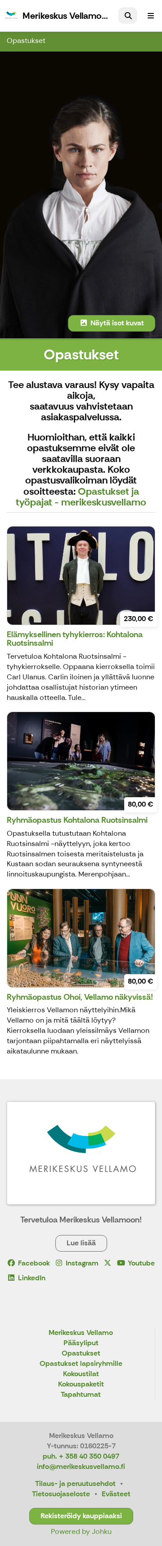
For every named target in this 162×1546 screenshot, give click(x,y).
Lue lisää (81, 1243)
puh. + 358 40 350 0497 (81, 1456)
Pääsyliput (81, 1343)
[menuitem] (127, 15)
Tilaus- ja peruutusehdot (75, 1483)
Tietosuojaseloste (61, 1493)
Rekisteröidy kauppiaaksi (81, 1515)
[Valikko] (151, 15)
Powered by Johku (81, 1531)
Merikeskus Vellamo (81, 1333)
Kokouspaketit (81, 1384)
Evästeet (116, 1493)
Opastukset (26, 40)
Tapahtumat (81, 1395)
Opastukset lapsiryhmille (81, 1364)
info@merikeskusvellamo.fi (81, 1466)
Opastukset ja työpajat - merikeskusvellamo (81, 497)
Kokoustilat (81, 1374)
